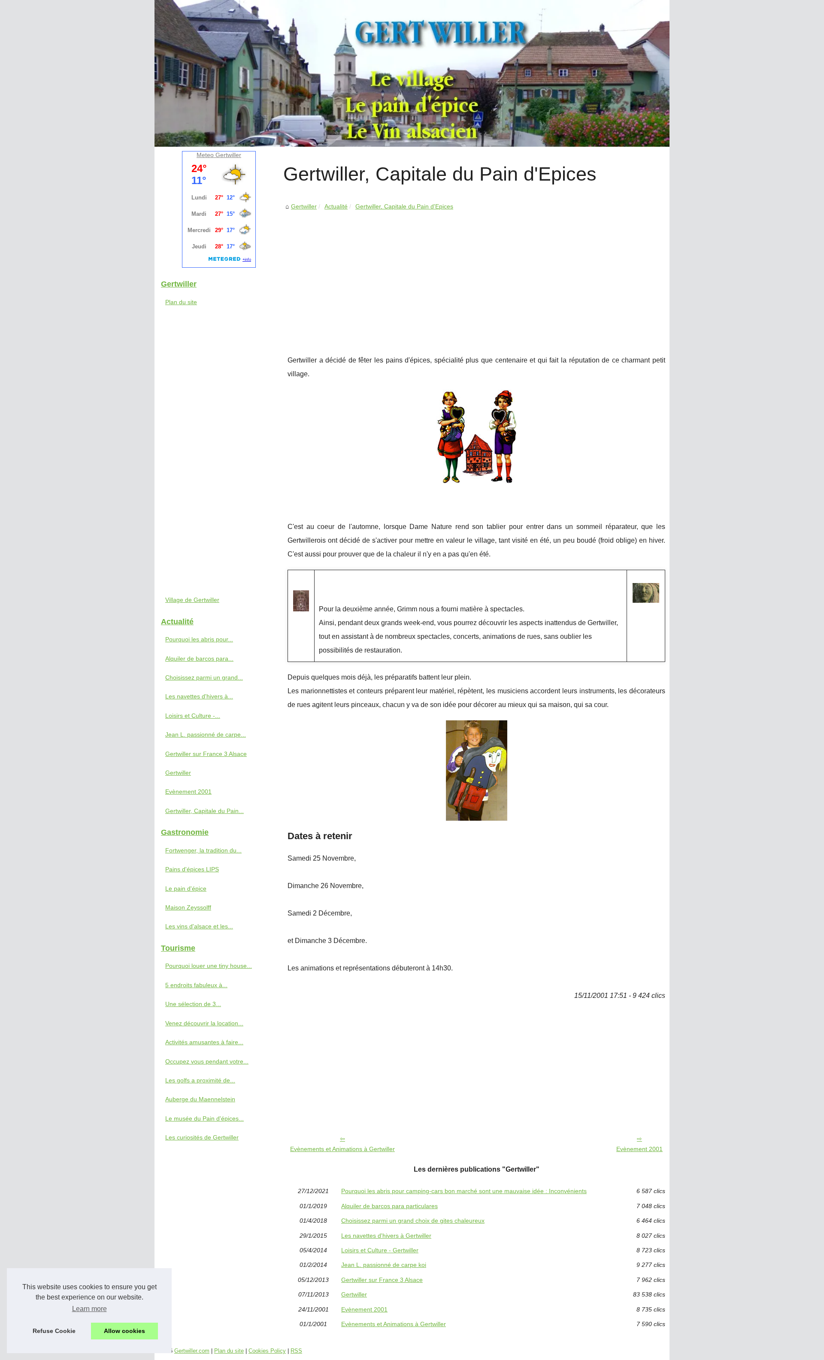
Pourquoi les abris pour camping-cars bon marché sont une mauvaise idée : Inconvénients (464, 1191)
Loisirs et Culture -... (192, 715)
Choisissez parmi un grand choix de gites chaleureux (413, 1221)
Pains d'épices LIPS (192, 869)
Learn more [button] (89, 1308)
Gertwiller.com (191, 1351)
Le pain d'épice (185, 888)
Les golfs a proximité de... (200, 1080)
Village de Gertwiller (192, 599)
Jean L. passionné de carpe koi (383, 1265)
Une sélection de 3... (193, 1003)
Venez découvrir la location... (204, 1023)
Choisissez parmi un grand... (204, 677)
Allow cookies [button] (124, 1330)
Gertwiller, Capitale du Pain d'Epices (404, 206)
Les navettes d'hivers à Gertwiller (386, 1236)
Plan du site (181, 302)
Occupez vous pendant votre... (206, 1061)
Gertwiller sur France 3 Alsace (382, 1280)
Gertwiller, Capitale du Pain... (204, 810)
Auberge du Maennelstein (200, 1099)
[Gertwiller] (412, 73)
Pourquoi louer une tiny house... (208, 965)
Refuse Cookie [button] (54, 1330)
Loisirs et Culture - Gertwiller (379, 1250)
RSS (296, 1351)
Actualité (336, 206)
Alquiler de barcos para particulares (389, 1206)
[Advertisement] (476, 276)
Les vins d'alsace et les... (199, 926)
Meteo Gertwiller (219, 154)
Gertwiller (304, 206)
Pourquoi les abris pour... (199, 639)
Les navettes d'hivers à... (199, 696)
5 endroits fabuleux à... (196, 985)
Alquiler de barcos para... (199, 658)
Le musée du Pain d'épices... (204, 1118)
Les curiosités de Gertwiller (202, 1137)
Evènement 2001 (639, 1148)
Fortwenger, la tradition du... (203, 850)
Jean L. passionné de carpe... (205, 734)
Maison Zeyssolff (188, 907)
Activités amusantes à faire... (204, 1042)
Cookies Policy (267, 1351)
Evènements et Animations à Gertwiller (342, 1148)
